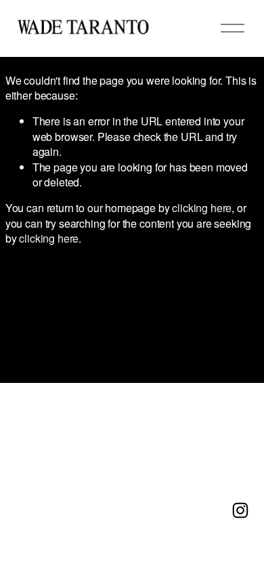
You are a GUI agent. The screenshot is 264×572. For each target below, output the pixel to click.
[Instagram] (240, 510)
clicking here (202, 208)
